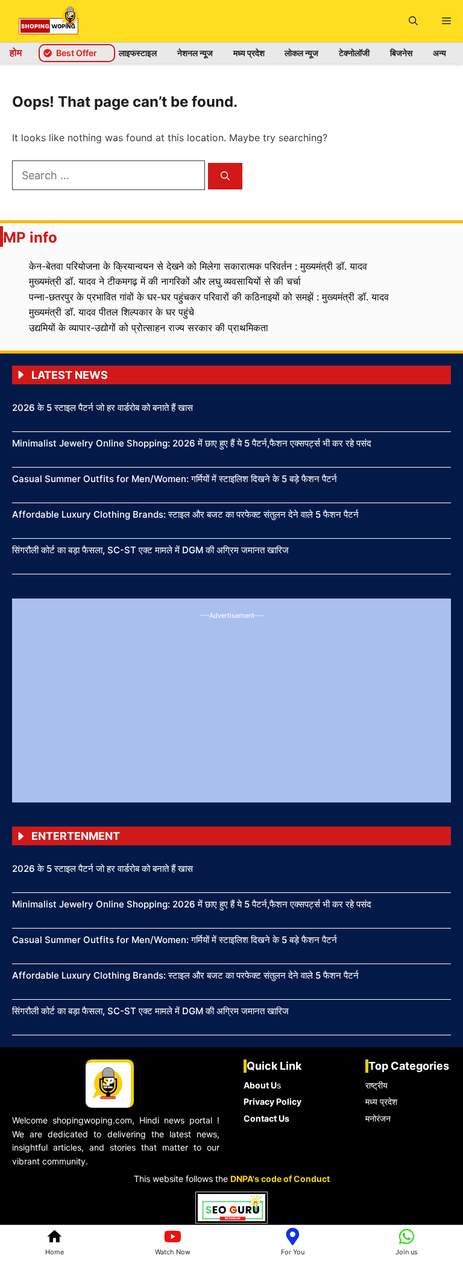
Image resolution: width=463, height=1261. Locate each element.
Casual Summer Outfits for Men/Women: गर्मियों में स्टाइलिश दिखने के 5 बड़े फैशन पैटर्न (174, 478)
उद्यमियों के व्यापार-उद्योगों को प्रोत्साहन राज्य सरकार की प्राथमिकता (148, 328)
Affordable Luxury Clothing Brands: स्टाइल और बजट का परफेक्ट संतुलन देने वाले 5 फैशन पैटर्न (185, 514)
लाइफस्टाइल (138, 53)
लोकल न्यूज (301, 53)
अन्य (439, 53)
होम (16, 52)
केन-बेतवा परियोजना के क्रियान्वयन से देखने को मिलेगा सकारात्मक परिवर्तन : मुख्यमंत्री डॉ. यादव (198, 266)
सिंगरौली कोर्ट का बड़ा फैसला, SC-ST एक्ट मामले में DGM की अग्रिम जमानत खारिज (150, 550)
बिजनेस (401, 53)
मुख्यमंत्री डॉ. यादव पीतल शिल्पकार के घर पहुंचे (111, 312)
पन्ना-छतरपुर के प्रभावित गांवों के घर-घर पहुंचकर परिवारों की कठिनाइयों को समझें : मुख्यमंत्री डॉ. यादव (209, 297)
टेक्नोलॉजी (354, 53)
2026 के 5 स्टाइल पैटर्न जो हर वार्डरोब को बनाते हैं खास (102, 407)
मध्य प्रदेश (249, 53)
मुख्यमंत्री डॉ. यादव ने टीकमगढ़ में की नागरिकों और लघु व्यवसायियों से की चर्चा (165, 281)
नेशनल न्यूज (195, 53)
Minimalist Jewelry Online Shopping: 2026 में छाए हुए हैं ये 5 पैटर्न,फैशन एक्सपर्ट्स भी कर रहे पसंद (191, 443)
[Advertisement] (231, 705)
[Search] (225, 176)
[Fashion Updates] (48, 21)
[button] (413, 21)
